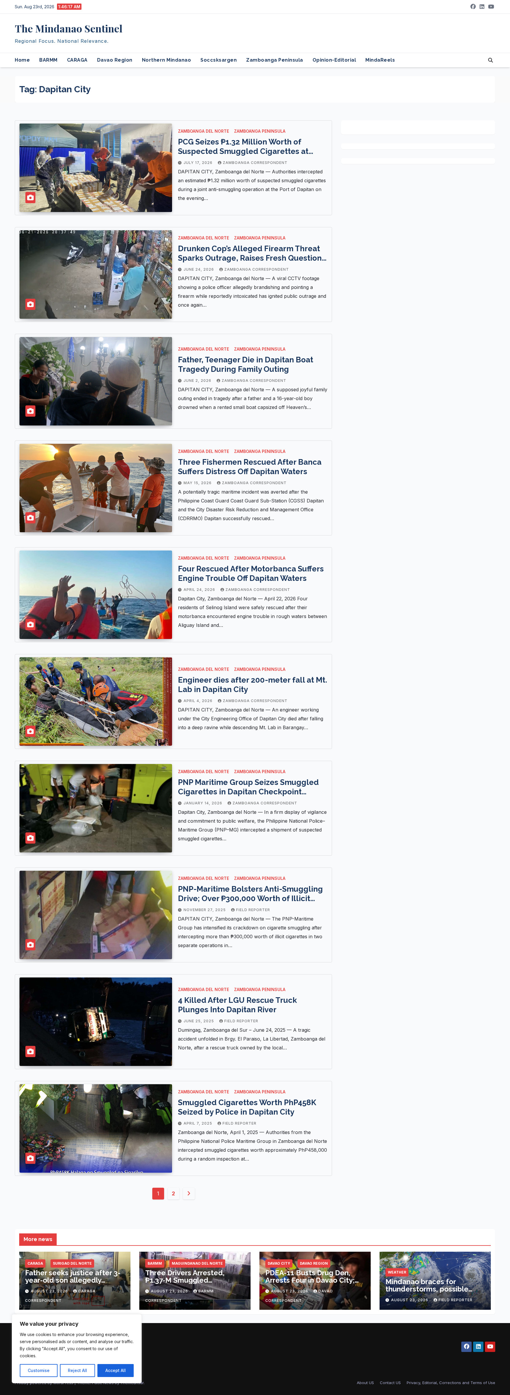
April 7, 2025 (198, 1123)
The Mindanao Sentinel (68, 28)
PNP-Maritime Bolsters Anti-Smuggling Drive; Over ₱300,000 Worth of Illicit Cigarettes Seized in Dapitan (250, 898)
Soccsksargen (218, 60)
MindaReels (380, 60)
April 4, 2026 (199, 701)
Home (22, 60)
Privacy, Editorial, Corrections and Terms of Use (451, 1382)
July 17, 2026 (199, 162)
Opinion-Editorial (334, 60)
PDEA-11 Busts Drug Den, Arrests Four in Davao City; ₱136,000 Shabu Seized (310, 1280)
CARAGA (77, 60)
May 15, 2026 (198, 483)
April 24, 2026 (200, 589)
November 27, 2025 (205, 910)
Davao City (279, 1263)
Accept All (115, 1370)
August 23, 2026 (50, 1291)
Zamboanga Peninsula (274, 60)
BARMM (48, 60)
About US (365, 1382)
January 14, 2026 (203, 803)
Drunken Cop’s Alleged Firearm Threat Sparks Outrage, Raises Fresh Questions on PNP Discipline (252, 258)
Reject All (77, 1370)
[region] (77, 1348)
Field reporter (253, 910)
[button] (490, 60)
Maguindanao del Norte (197, 1263)
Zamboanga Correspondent (255, 162)
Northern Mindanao (166, 60)
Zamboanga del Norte (203, 131)
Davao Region (115, 60)
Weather (397, 1272)
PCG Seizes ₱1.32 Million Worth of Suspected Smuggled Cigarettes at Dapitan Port (243, 151)
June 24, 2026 (199, 269)
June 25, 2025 (199, 1021)
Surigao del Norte (72, 1263)
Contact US (390, 1382)
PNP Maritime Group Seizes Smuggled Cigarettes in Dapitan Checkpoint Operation (248, 792)
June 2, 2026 (198, 380)
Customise (39, 1370)
